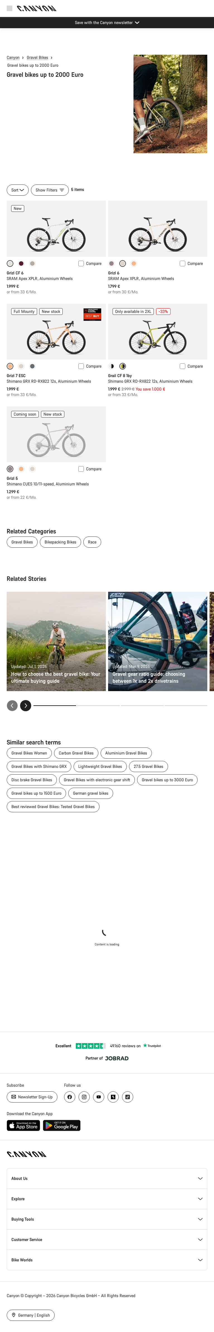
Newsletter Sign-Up (35, 1096)
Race (92, 542)
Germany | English (33, 1315)
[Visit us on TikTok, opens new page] (127, 1097)
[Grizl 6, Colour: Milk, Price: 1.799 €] (157, 229)
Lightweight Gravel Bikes (100, 766)
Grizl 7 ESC (16, 375)
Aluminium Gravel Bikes (126, 753)
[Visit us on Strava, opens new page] (113, 1097)
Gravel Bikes (37, 57)
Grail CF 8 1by (120, 375)
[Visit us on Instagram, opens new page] (84, 1097)
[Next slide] (25, 705)
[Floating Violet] (21, 263)
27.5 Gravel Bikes (148, 766)
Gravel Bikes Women (29, 753)
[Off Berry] (111, 263)
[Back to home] (37, 8)
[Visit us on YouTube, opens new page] (98, 1097)
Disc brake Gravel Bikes (31, 779)
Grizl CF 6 (15, 272)
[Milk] (21, 366)
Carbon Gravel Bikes (76, 753)
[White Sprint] (111, 366)
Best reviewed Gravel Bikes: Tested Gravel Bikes (53, 806)
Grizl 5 (12, 478)
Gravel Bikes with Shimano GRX (39, 766)
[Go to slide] (98, 705)
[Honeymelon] (133, 263)
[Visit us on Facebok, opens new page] (69, 1097)
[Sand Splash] (32, 263)
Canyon (13, 57)
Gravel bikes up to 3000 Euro (167, 779)
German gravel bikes (90, 793)
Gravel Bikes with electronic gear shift (97, 779)
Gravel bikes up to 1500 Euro (36, 793)
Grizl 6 (113, 272)
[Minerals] (32, 366)
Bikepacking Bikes (60, 542)
